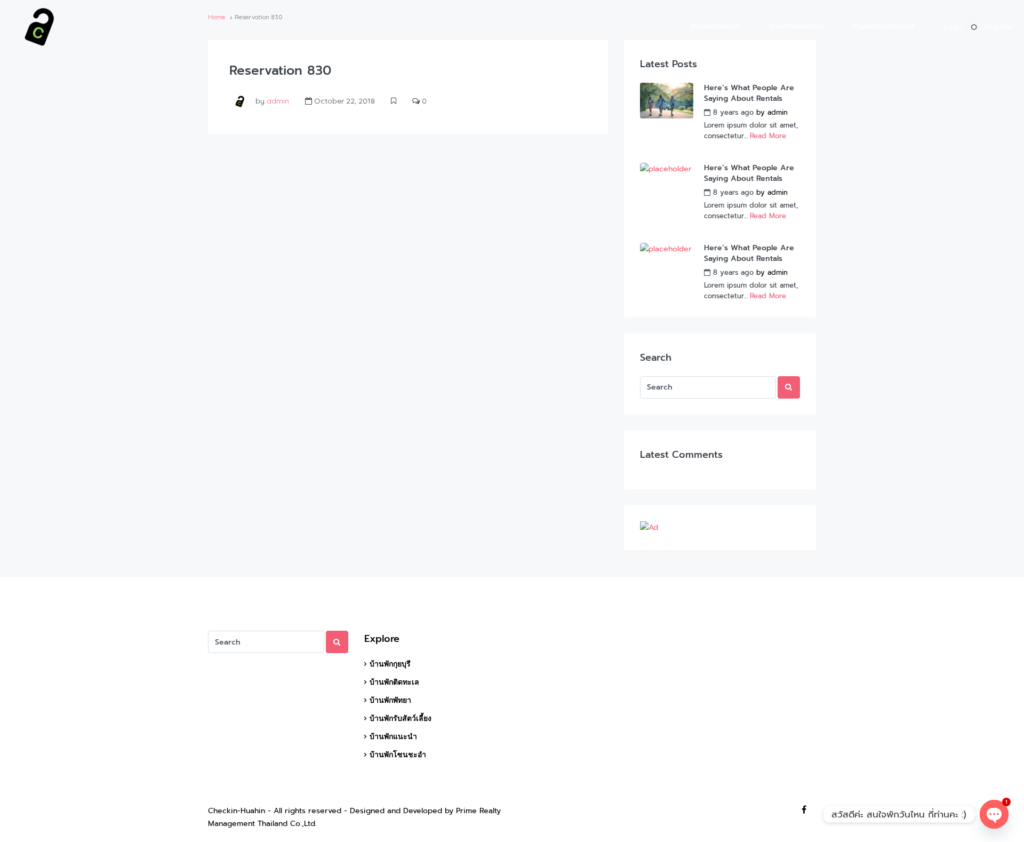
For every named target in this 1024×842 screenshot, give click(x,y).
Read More (768, 136)
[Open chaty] (994, 814)
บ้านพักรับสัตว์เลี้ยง (400, 718)
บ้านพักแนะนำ (393, 736)
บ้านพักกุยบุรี (390, 664)
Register (999, 26)
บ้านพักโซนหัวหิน (796, 26)
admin (278, 101)
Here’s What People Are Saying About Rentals (749, 93)
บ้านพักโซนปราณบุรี (883, 26)
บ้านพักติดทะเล (394, 682)
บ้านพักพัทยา (390, 700)
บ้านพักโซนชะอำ (716, 26)
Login (953, 26)
